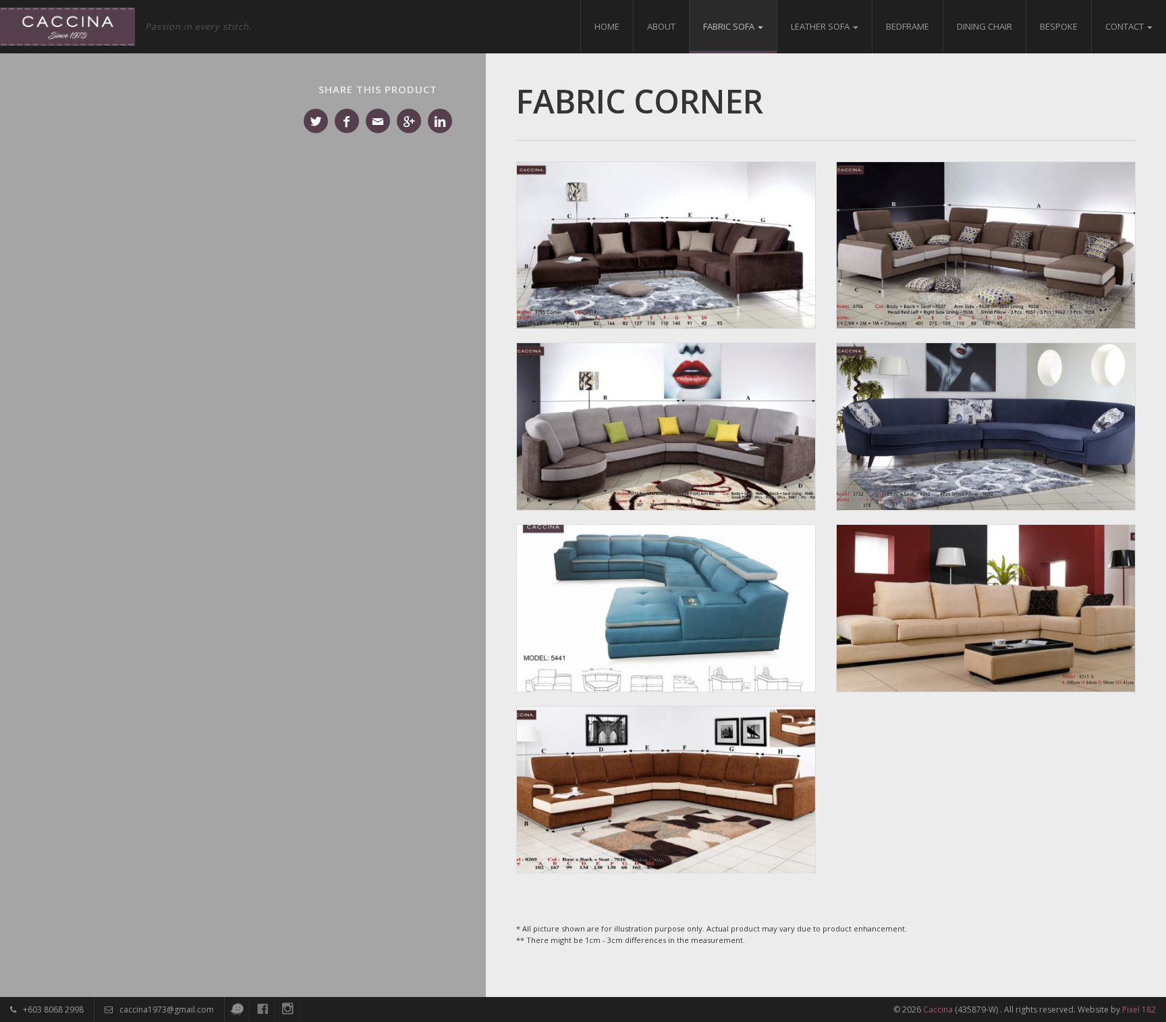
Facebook (347, 121)
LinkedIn (440, 121)
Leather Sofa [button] (821, 26)
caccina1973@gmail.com (165, 1009)
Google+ (409, 121)
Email (378, 121)
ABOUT (661, 26)
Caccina (938, 1009)
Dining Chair (984, 26)
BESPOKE (1059, 26)
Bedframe (907, 26)
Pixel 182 (1139, 1009)
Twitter (316, 121)
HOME (606, 26)
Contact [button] (1125, 26)
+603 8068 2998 (52, 1009)
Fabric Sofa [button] (729, 26)
